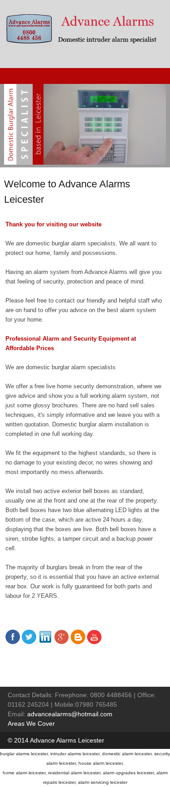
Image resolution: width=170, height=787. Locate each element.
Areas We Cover (31, 723)
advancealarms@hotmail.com (69, 714)
